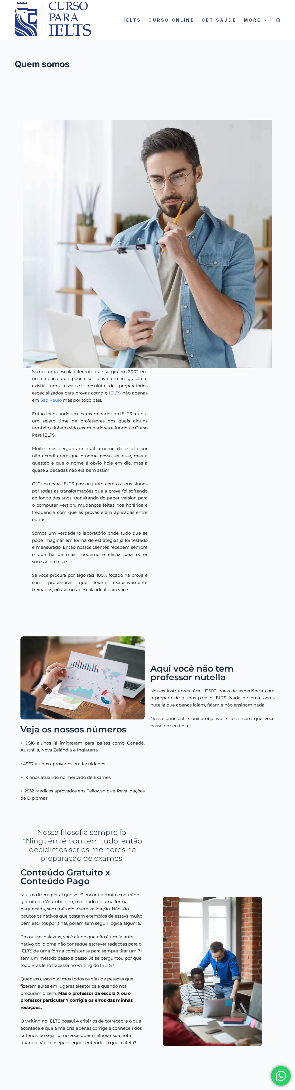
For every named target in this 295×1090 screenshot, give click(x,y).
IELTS (132, 20)
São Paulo (51, 400)
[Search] (278, 20)
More (252, 20)
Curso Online (171, 20)
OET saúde (219, 20)
